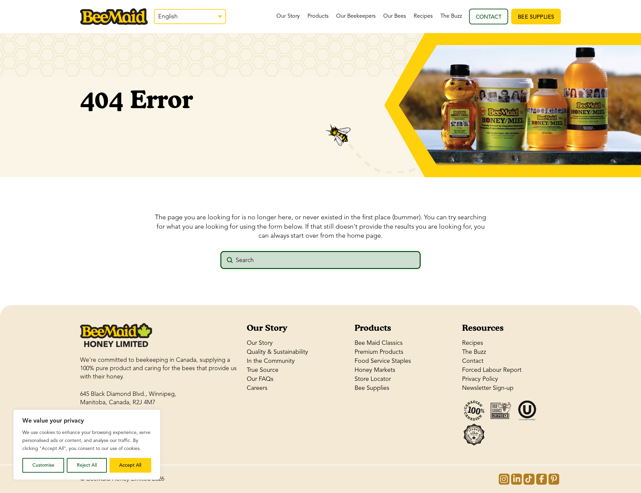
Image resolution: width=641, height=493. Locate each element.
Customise (43, 465)
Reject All (87, 465)
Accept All (130, 465)
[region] (86, 445)
